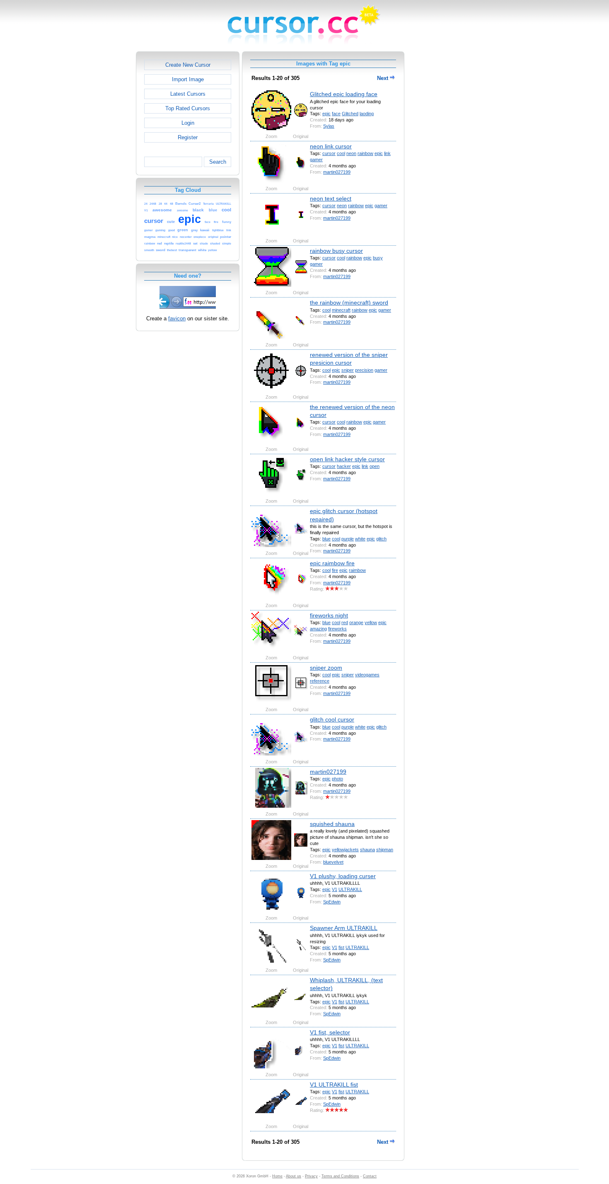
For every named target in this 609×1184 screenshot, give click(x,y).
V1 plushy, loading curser (343, 876)
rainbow (365, 153)
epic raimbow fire (332, 563)
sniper (347, 370)
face (336, 113)
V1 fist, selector (330, 1032)
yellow (371, 622)
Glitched (350, 113)
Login (187, 123)
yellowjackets (345, 849)
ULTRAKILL (350, 889)
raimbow (357, 570)
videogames (367, 674)
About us (293, 1176)
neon (351, 153)
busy (378, 257)
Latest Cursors (187, 94)
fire (335, 570)
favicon (177, 318)
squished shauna (332, 824)
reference (319, 680)
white (360, 538)
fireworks (337, 628)
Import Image (188, 79)
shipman (384, 849)
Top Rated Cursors (187, 108)
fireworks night (329, 615)
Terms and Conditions (340, 1176)
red (344, 622)
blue (326, 538)
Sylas (328, 125)
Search (217, 162)
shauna (367, 849)
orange (356, 622)
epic (326, 113)
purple (347, 538)
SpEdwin (332, 901)
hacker (344, 466)
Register (188, 137)
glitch (381, 538)
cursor (329, 153)
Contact (370, 1176)
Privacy (311, 1176)
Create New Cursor (187, 65)
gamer (316, 159)
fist (341, 947)
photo (337, 778)
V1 (334, 889)
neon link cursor (331, 146)
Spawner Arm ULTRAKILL (343, 928)
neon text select (330, 198)
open (374, 466)
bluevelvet (333, 862)
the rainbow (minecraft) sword (349, 302)
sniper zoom (326, 667)
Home (277, 1176)
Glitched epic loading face (343, 94)
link (387, 153)
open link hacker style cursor (347, 459)
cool (341, 153)
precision (364, 370)
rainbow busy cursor (336, 250)
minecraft (341, 310)
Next (383, 78)
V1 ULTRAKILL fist (334, 1084)
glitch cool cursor (332, 719)
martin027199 (336, 171)
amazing (318, 628)
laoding (367, 113)
